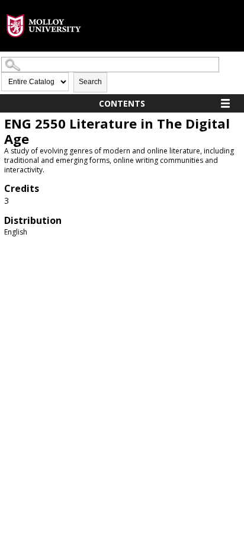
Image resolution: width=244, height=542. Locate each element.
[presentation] (44, 46)
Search (90, 82)
